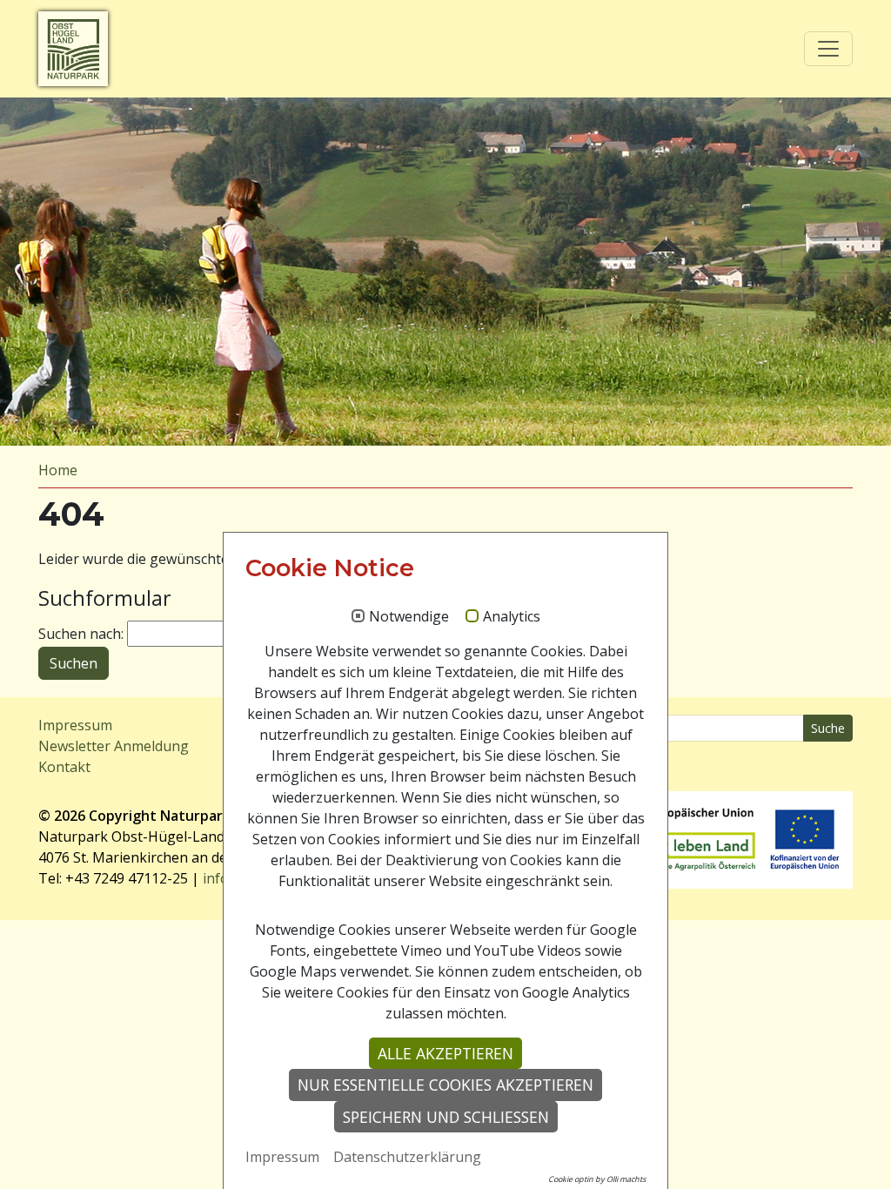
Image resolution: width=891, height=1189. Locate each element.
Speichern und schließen (446, 1116)
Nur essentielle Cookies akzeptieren (445, 1084)
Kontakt (64, 766)
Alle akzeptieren (445, 1053)
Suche (828, 728)
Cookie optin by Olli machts (597, 1179)
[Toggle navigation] (828, 48)
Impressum (75, 725)
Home (57, 470)
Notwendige (409, 617)
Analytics (511, 617)
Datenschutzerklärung (407, 1156)
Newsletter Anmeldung (113, 746)
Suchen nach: (81, 633)
